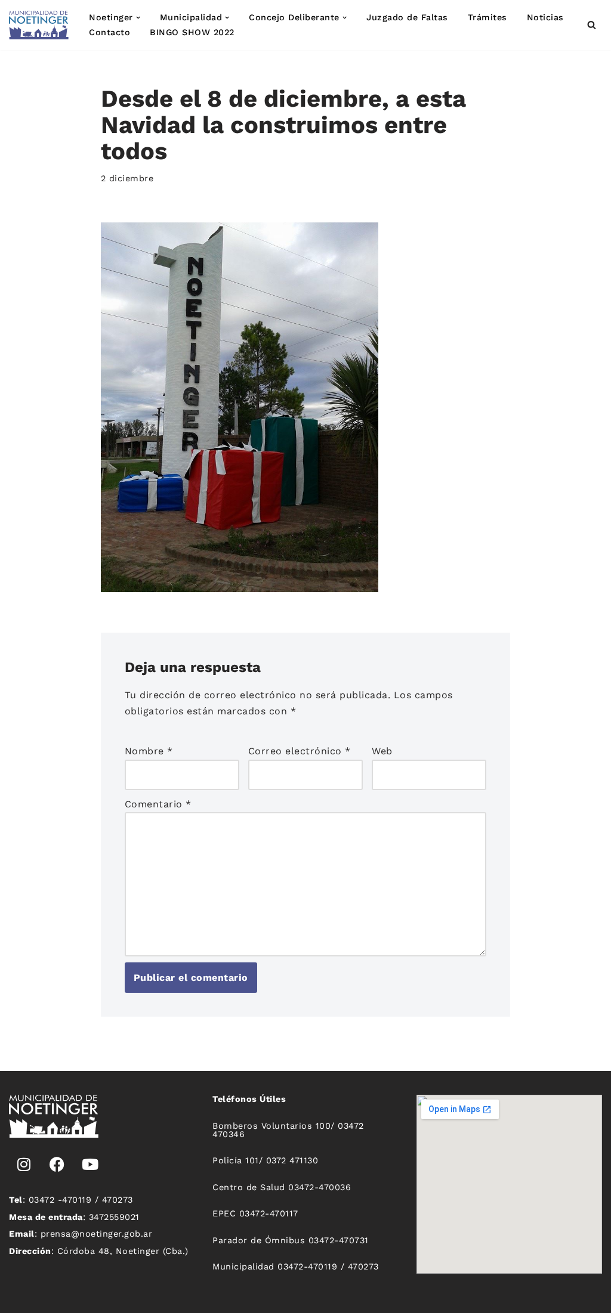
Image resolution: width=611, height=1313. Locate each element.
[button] (138, 18)
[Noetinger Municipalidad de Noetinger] (39, 25)
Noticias (545, 17)
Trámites (487, 17)
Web (382, 751)
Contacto (109, 32)
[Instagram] (24, 1164)
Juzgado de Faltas (407, 17)
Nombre (149, 751)
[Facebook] (57, 1164)
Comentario (158, 804)
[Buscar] (591, 24)
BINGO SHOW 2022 (192, 32)
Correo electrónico (299, 751)
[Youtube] (90, 1164)
